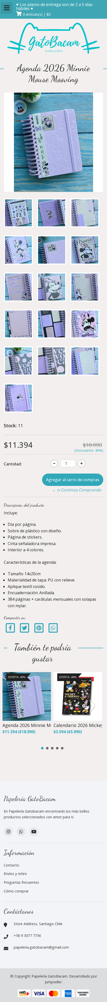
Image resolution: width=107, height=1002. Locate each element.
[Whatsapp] (21, 831)
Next (93, 706)
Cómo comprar (16, 891)
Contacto (11, 865)
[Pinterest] (39, 627)
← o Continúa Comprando (76, 490)
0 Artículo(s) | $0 (37, 14)
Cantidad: (13, 464)
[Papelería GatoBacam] (53, 38)
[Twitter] (25, 627)
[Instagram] (8, 831)
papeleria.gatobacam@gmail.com (41, 947)
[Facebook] (10, 627)
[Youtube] (33, 831)
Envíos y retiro (15, 873)
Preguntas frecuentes (21, 882)
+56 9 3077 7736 (27, 935)
